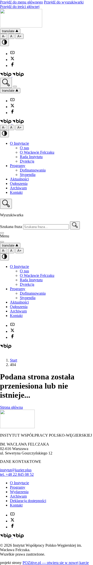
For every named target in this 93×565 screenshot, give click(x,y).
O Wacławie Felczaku (37, 152)
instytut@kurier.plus (15, 470)
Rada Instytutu (31, 157)
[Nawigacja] (15, 86)
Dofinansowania (33, 170)
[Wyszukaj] (6, 83)
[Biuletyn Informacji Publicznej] (12, 75)
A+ (19, 36)
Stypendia (27, 174)
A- (3, 36)
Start (13, 360)
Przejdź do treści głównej (19, 6)
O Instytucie (19, 143)
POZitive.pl (56, 563)
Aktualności (19, 179)
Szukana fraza (11, 227)
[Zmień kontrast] (4, 42)
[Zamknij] (2, 233)
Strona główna (11, 407)
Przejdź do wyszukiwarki (64, 2)
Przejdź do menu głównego (21, 2)
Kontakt (16, 192)
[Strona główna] (21, 26)
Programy (17, 166)
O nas (24, 148)
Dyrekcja (27, 161)
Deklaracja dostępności (28, 501)
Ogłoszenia (19, 183)
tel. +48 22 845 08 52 (17, 474)
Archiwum (18, 188)
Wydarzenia (19, 492)
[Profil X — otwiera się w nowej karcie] (12, 59)
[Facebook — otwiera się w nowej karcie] (12, 65)
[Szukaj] (75, 225)
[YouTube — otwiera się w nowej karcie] (12, 54)
